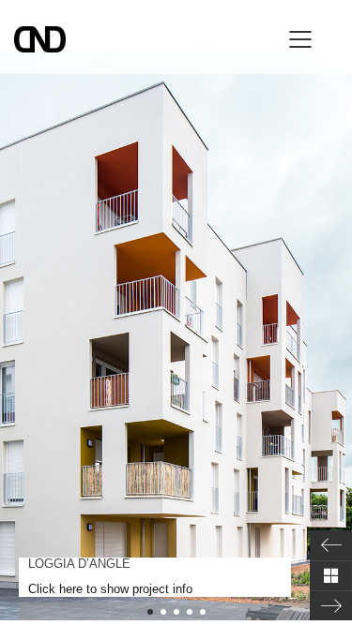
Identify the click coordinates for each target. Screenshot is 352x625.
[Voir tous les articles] (331, 575)
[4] (189, 611)
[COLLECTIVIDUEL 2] (331, 605)
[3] (176, 611)
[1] (150, 611)
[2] (163, 611)
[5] (202, 611)
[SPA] (331, 545)
